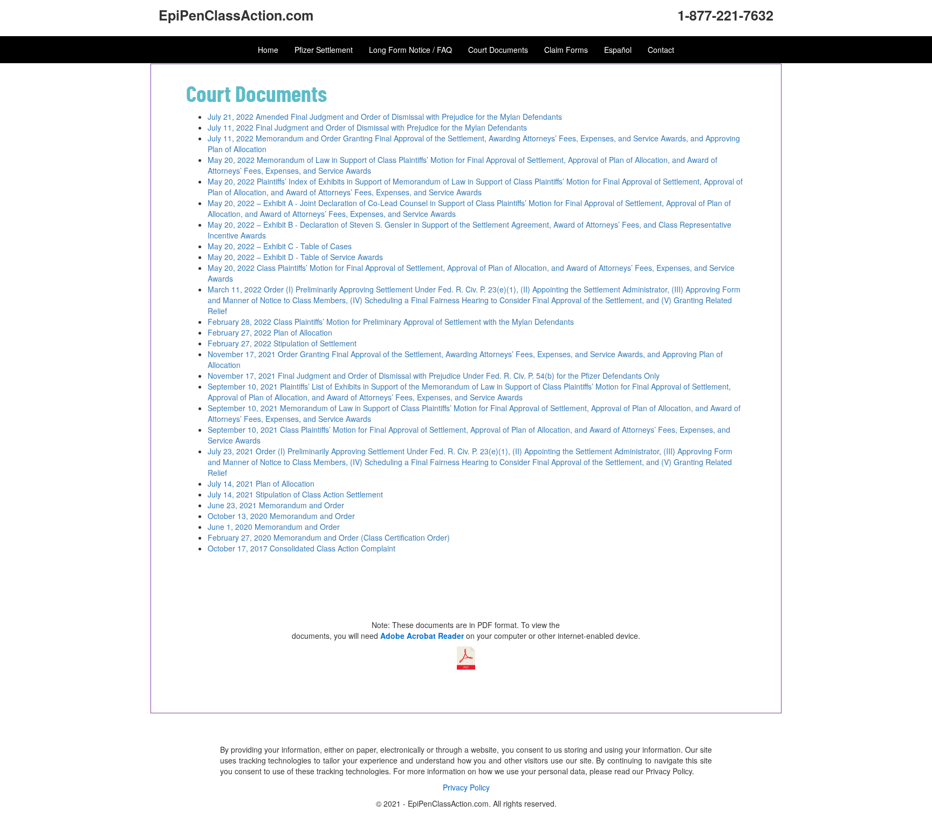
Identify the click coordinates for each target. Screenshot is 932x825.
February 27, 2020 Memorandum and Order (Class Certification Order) (329, 537)
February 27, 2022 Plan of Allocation (270, 332)
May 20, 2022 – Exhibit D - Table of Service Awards (295, 256)
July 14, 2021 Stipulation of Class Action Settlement (295, 494)
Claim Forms (566, 49)
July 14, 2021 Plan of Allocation (261, 483)
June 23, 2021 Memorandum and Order (276, 505)
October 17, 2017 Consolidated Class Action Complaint (301, 548)
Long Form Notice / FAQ (410, 49)
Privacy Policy (466, 787)
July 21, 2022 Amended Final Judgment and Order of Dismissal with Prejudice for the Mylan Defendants (385, 116)
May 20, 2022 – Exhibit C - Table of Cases (280, 246)
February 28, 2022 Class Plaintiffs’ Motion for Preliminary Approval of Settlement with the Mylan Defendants (391, 321)
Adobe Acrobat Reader (422, 635)
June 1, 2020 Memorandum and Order (274, 526)
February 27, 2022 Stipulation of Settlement (282, 343)
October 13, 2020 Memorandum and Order (281, 515)
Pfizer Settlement (323, 49)
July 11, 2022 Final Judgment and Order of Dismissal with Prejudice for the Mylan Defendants (367, 127)
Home (268, 49)
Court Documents (498, 49)
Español (618, 49)
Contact (661, 49)
